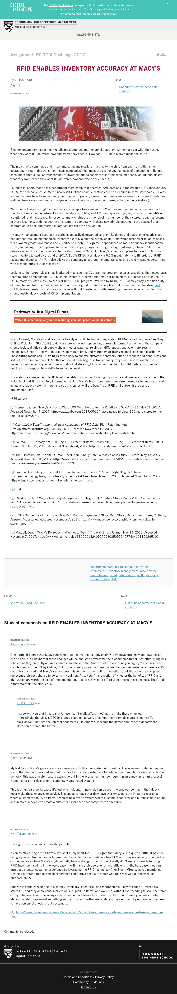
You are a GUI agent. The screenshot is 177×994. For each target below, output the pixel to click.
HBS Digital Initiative (61, 5)
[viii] (48, 343)
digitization (141, 567)
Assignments (88, 34)
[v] (89, 272)
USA (114, 579)
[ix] (89, 364)
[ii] (39, 259)
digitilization (123, 567)
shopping (152, 575)
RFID (140, 575)
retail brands (127, 575)
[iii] (44, 258)
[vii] (157, 285)
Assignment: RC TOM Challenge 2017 (47, 54)
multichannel (99, 575)
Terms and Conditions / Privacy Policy (88, 977)
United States (99, 579)
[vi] (52, 277)
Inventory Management (123, 571)
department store (101, 567)
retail (113, 575)
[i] (156, 192)
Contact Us (88, 987)
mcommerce (148, 571)
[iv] (57, 264)
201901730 (23, 80)
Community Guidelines (88, 982)
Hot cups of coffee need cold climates (138, 89)
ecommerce (98, 571)
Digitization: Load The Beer (26, 603)
